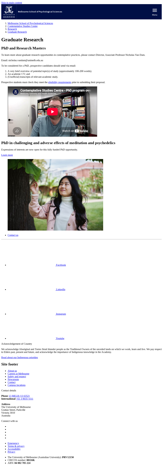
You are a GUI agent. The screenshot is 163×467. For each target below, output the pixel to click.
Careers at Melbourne (18, 373)
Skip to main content (11, 2)
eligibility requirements (59, 82)
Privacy (11, 451)
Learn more (7, 155)
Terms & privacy (16, 446)
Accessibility (14, 449)
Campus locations (16, 385)
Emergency (13, 443)
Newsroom (13, 379)
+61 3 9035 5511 (24, 398)
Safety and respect (17, 376)
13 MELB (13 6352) (19, 396)
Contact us (13, 235)
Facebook (60, 265)
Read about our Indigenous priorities (19, 357)
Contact (11, 382)
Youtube (59, 338)
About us (12, 370)
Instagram (60, 314)
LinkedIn (60, 289)
